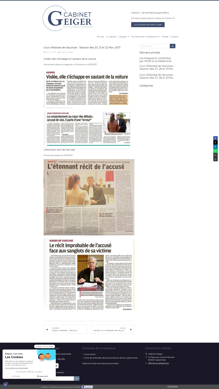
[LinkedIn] (56, 365)
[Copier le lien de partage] (215, 159)
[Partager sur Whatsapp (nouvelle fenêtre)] (215, 151)
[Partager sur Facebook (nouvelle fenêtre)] (215, 138)
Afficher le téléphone (158, 363)
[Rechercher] (172, 46)
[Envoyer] (76, 378)
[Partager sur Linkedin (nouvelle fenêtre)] (215, 147)
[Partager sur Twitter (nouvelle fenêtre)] (215, 142)
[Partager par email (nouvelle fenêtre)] (215, 155)
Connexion (173, 386)
